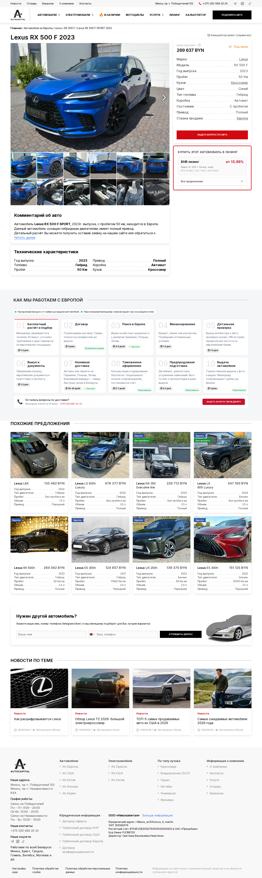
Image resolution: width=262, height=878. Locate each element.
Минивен (167, 800)
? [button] (200, 44)
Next (164, 97)
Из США (68, 773)
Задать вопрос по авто (212, 134)
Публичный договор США (81, 834)
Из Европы (70, 766)
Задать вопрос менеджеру (223, 401)
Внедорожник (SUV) (175, 773)
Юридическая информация (80, 815)
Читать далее (24, 237)
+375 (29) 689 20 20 (215, 3)
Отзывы (32, 3)
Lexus (243, 59)
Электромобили (78, 14)
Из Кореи (69, 793)
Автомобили (47, 14)
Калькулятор (196, 14)
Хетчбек (166, 786)
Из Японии (70, 786)
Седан (165, 780)
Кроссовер (239, 83)
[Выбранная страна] (92, 634)
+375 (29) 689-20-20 (71, 403)
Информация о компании (225, 761)
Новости (16, 3)
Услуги (155, 14)
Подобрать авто (232, 15)
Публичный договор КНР (80, 828)
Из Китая (68, 780)
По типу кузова (169, 761)
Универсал (168, 793)
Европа (242, 118)
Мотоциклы (135, 14)
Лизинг (174, 14)
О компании (66, 3)
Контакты (85, 3)
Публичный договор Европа (82, 841)
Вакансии (48, 3)
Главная (16, 28)
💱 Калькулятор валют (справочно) (229, 35)
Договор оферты (74, 821)
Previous (16, 97)
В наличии (112, 14)
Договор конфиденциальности (78, 849)
